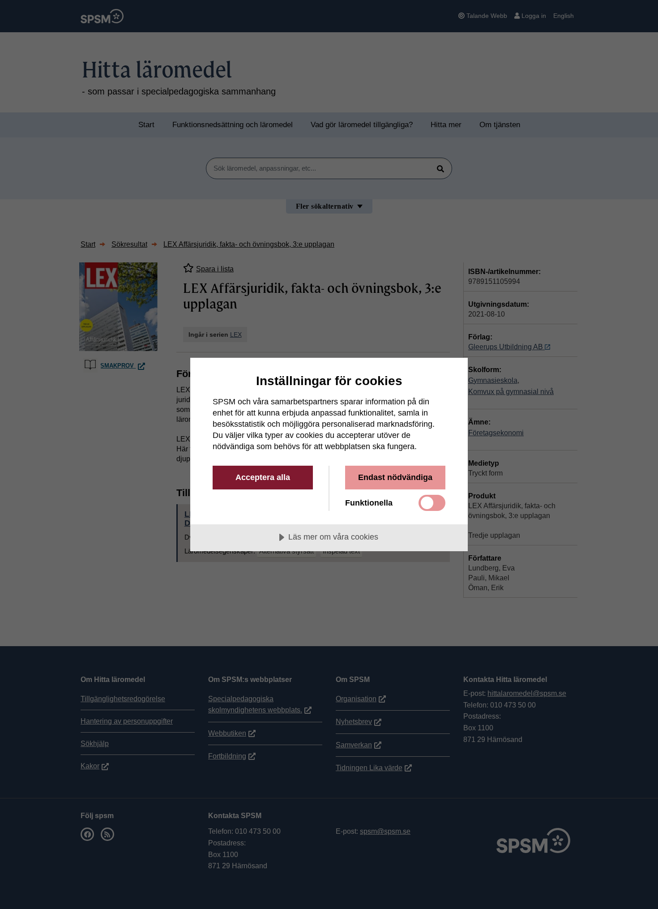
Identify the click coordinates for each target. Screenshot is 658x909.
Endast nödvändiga (395, 477)
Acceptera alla (262, 477)
